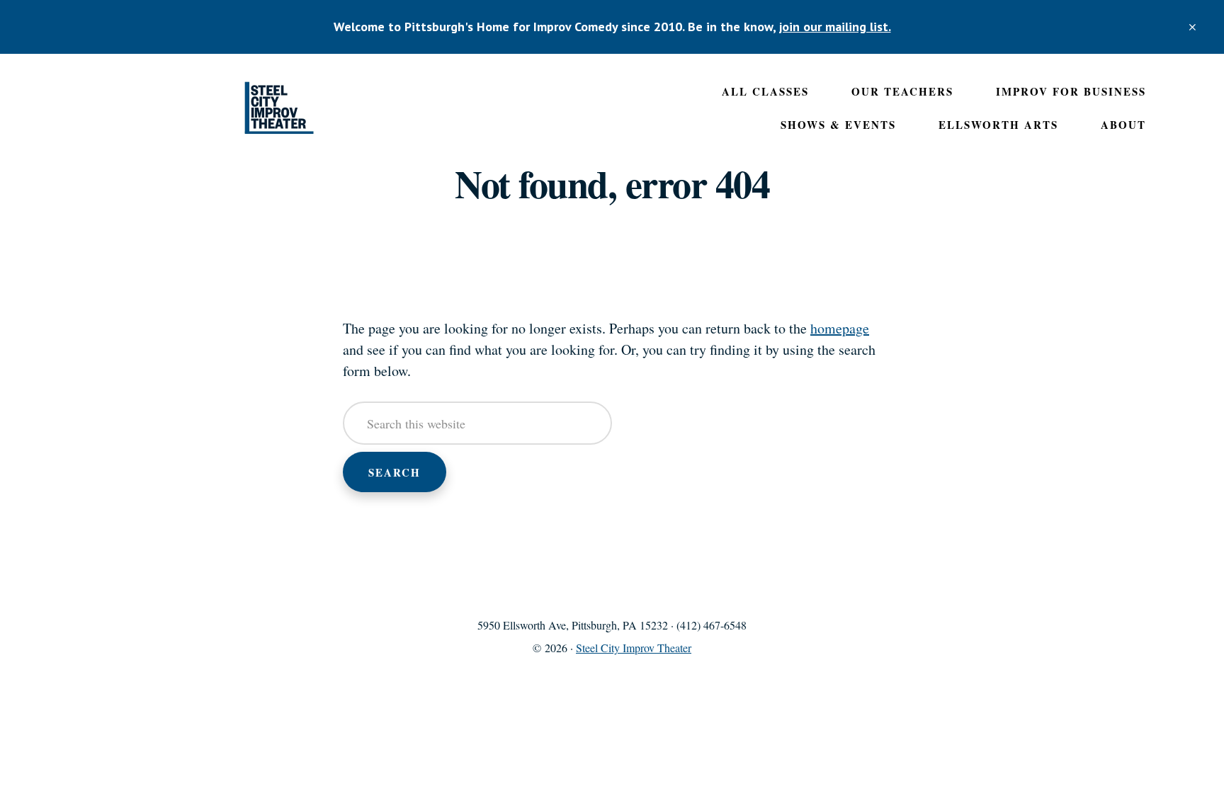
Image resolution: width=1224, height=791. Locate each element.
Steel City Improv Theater (279, 108)
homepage (839, 328)
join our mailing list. (835, 26)
